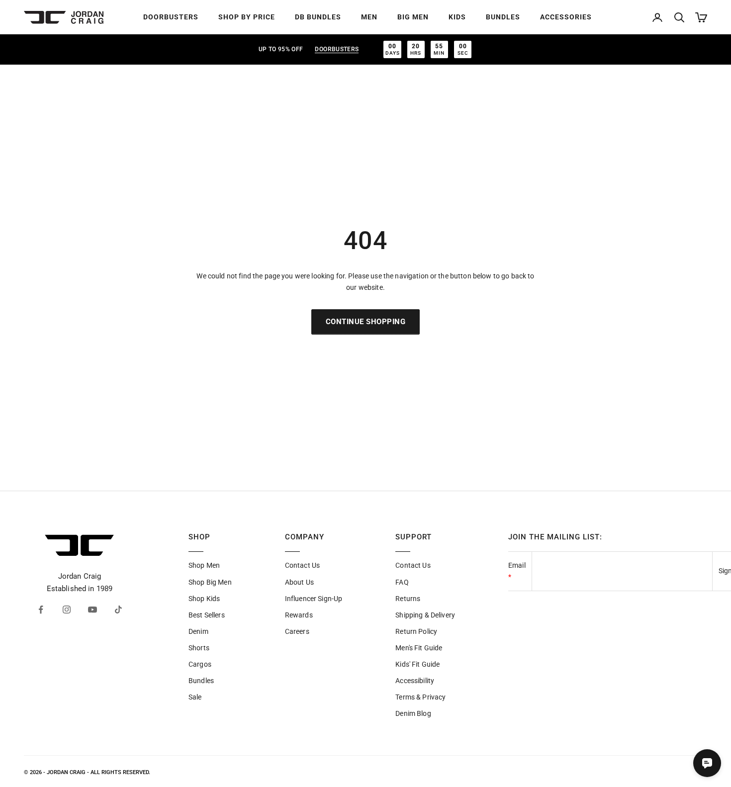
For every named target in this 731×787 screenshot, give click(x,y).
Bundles (201, 681)
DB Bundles (318, 17)
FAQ (401, 582)
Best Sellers (206, 615)
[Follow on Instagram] (67, 609)
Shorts (198, 648)
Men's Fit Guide (418, 648)
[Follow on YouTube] (92, 609)
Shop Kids (204, 599)
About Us (299, 582)
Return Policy (416, 631)
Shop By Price (246, 17)
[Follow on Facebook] (41, 609)
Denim (198, 631)
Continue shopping (366, 321)
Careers (297, 631)
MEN (369, 17)
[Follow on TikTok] (118, 609)
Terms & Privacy (420, 697)
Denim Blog (413, 713)
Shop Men (204, 565)
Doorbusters (170, 17)
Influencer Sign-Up (314, 599)
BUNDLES (503, 17)
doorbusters (337, 49)
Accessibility (414, 681)
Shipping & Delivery (425, 615)
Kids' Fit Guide (417, 664)
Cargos (199, 664)
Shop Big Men (210, 582)
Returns (407, 599)
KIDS (457, 17)
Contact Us (302, 565)
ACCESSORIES (566, 17)
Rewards (299, 615)
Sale (195, 697)
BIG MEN (413, 17)
